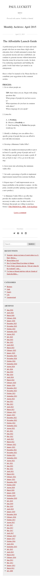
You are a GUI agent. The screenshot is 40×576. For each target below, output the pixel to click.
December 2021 (12, 450)
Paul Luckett (20, 6)
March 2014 (10, 555)
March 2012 (10, 568)
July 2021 (10, 463)
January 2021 (11, 479)
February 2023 (11, 412)
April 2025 (10, 345)
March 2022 (10, 442)
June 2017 (10, 528)
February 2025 (11, 350)
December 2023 (12, 388)
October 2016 (11, 541)
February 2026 (11, 318)
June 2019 (10, 504)
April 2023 (10, 407)
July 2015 (10, 549)
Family (9, 292)
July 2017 (10, 525)
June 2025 (10, 339)
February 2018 (11, 517)
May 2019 (10, 506)
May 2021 (10, 469)
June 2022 (10, 434)
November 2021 (12, 452)
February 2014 (11, 557)
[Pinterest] (22, 233)
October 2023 (11, 393)
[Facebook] (18, 233)
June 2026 (10, 310)
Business (9, 286)
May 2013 (10, 563)
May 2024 (10, 374)
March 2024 (10, 380)
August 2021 (11, 460)
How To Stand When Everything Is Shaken (20, 263)
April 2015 (10, 552)
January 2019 (11, 512)
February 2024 (11, 382)
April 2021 (10, 471)
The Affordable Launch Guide (20, 41)
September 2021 (12, 458)
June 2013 (10, 560)
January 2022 (11, 447)
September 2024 (12, 364)
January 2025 (11, 353)
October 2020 (11, 485)
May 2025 (10, 342)
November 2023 (12, 391)
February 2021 (11, 477)
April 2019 (10, 509)
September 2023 (12, 396)
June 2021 (10, 466)
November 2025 (12, 326)
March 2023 (10, 409)
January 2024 (11, 385)
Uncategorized (11, 297)
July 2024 (10, 369)
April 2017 (10, 533)
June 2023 (10, 401)
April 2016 (10, 544)
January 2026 (11, 321)
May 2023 (10, 404)
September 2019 (12, 498)
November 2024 (12, 358)
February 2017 (11, 536)
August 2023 (11, 399)
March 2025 (10, 348)
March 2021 (10, 474)
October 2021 (11, 455)
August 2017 (11, 522)
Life (8, 295)
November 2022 (12, 420)
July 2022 (10, 431)
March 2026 (10, 315)
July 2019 (10, 501)
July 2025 (10, 337)
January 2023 (11, 415)
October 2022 (11, 423)
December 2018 (12, 514)
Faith (8, 289)
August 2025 (11, 334)
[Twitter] (14, 233)
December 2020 (12, 482)
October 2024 (11, 361)
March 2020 (10, 490)
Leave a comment (20, 212)
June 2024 (10, 372)
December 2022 (12, 417)
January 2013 (11, 565)
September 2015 (12, 547)
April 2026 (10, 313)
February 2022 (11, 444)
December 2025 (12, 323)
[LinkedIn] (26, 233)
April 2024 (10, 377)
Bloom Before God (13, 260)
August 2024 (11, 366)
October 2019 (11, 495)
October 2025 (11, 329)
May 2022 (10, 436)
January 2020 (11, 493)
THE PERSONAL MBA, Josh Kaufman (22, 206)
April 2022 (10, 439)
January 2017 (11, 538)
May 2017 (10, 530)
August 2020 (11, 487)
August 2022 (11, 428)
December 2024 (12, 356)
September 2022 (12, 426)
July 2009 (10, 571)
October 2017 (11, 520)
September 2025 (12, 331)
